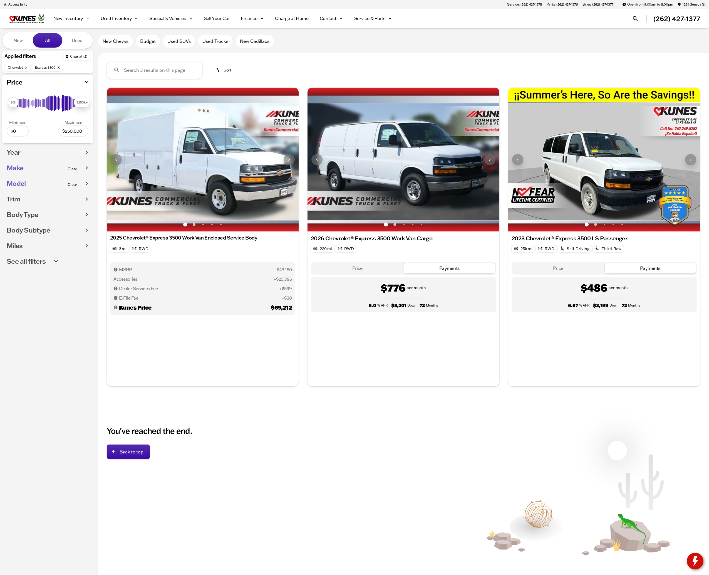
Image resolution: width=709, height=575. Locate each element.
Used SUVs (179, 41)
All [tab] (47, 40)
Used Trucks (215, 41)
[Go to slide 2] (194, 224)
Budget (148, 41)
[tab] (357, 268)
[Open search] (635, 18)
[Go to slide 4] (212, 224)
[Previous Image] (116, 159)
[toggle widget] (695, 561)
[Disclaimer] (115, 269)
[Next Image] (289, 159)
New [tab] (18, 40)
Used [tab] (77, 40)
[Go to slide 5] (220, 224)
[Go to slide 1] (185, 224)
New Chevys (115, 41)
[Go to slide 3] (203, 224)
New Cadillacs (254, 41)
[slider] (13, 102)
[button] (121, 159)
